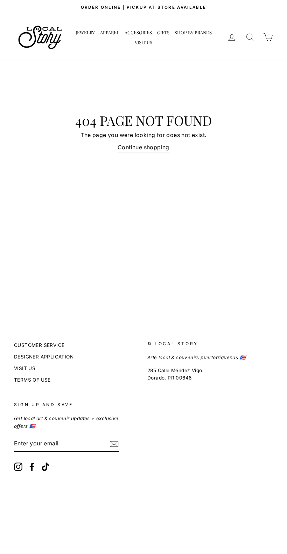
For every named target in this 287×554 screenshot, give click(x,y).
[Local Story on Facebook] (32, 467)
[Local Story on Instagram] (18, 467)
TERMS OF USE (32, 380)
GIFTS (163, 32)
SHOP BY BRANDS (193, 32)
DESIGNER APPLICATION (44, 357)
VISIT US (143, 42)
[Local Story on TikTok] (45, 467)
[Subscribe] (114, 444)
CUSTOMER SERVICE (39, 345)
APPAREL (109, 32)
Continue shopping (143, 147)
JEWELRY (85, 32)
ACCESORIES (138, 32)
